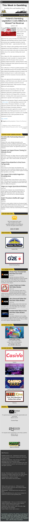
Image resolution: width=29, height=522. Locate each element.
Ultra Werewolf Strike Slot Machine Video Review (17, 299)
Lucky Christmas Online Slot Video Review (17, 286)
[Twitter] (19, 15)
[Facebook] (21, 15)
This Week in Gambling (14, 5)
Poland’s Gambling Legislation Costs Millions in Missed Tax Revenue (14, 20)
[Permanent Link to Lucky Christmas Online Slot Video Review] (5, 288)
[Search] (27, 15)
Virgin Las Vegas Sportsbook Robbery (14, 186)
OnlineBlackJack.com (7, 462)
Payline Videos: (5, 509)
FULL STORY (4, 118)
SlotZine (3, 478)
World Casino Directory (7, 459)
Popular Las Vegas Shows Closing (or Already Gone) (13, 151)
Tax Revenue (23, 121)
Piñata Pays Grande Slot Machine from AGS (17, 273)
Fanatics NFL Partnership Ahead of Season (13, 138)
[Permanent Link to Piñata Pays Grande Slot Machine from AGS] (5, 274)
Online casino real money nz (8, 486)
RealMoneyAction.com (7, 455)
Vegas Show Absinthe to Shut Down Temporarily (13, 163)
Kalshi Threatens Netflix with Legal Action (12, 199)
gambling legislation (11, 121)
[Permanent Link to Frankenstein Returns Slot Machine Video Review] (5, 313)
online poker (5, 102)
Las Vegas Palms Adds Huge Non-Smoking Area (13, 175)
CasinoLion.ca (5, 475)
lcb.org (3, 473)
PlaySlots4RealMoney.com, (8, 493)
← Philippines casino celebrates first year (11, 125)
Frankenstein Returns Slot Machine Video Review (18, 312)
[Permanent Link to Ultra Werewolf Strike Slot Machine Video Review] (5, 301)
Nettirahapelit (5, 490)
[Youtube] (24, 15)
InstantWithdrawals (6, 502)
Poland (18, 121)
